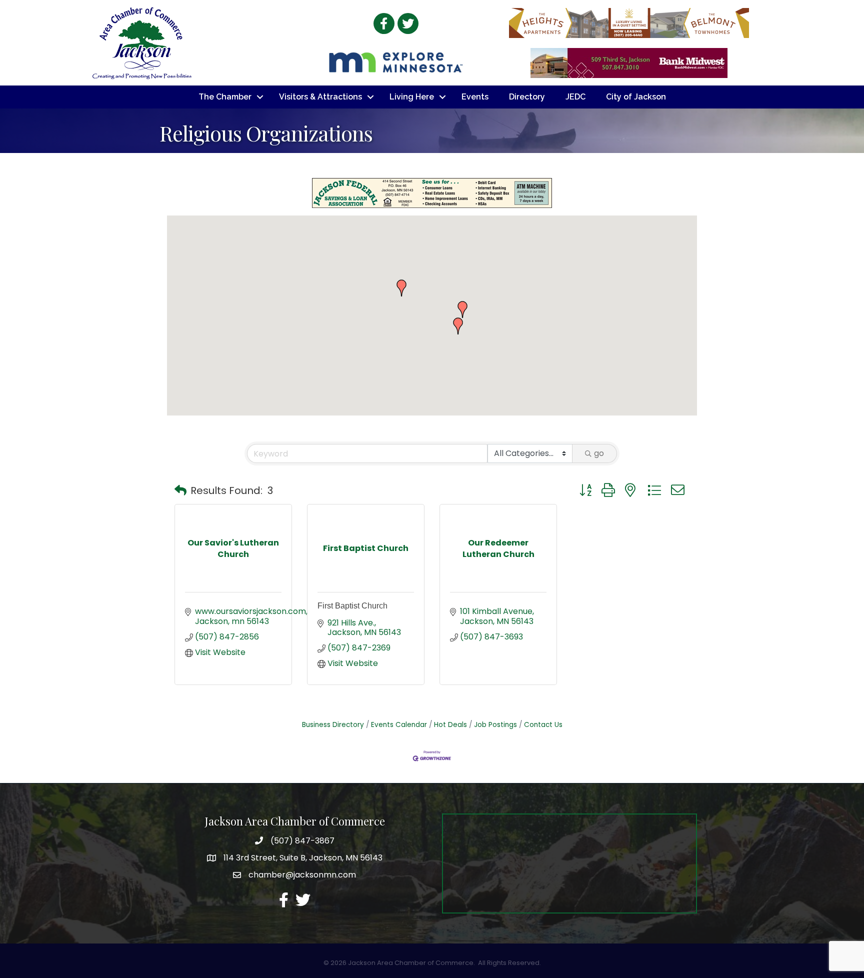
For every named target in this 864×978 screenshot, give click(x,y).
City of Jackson (636, 97)
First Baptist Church (353, 606)
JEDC (576, 97)
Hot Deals (450, 725)
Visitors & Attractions (320, 97)
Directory (527, 97)
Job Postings (495, 725)
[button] (401, 288)
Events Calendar (399, 725)
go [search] (599, 453)
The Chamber (225, 97)
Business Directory (333, 725)
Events (475, 97)
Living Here (412, 97)
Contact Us (543, 725)
